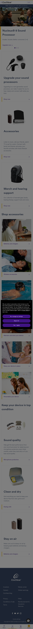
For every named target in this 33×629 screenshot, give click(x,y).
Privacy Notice (25, 310)
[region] (16, 314)
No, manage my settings (16, 316)
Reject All (16, 321)
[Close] (30, 302)
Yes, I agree (16, 325)
